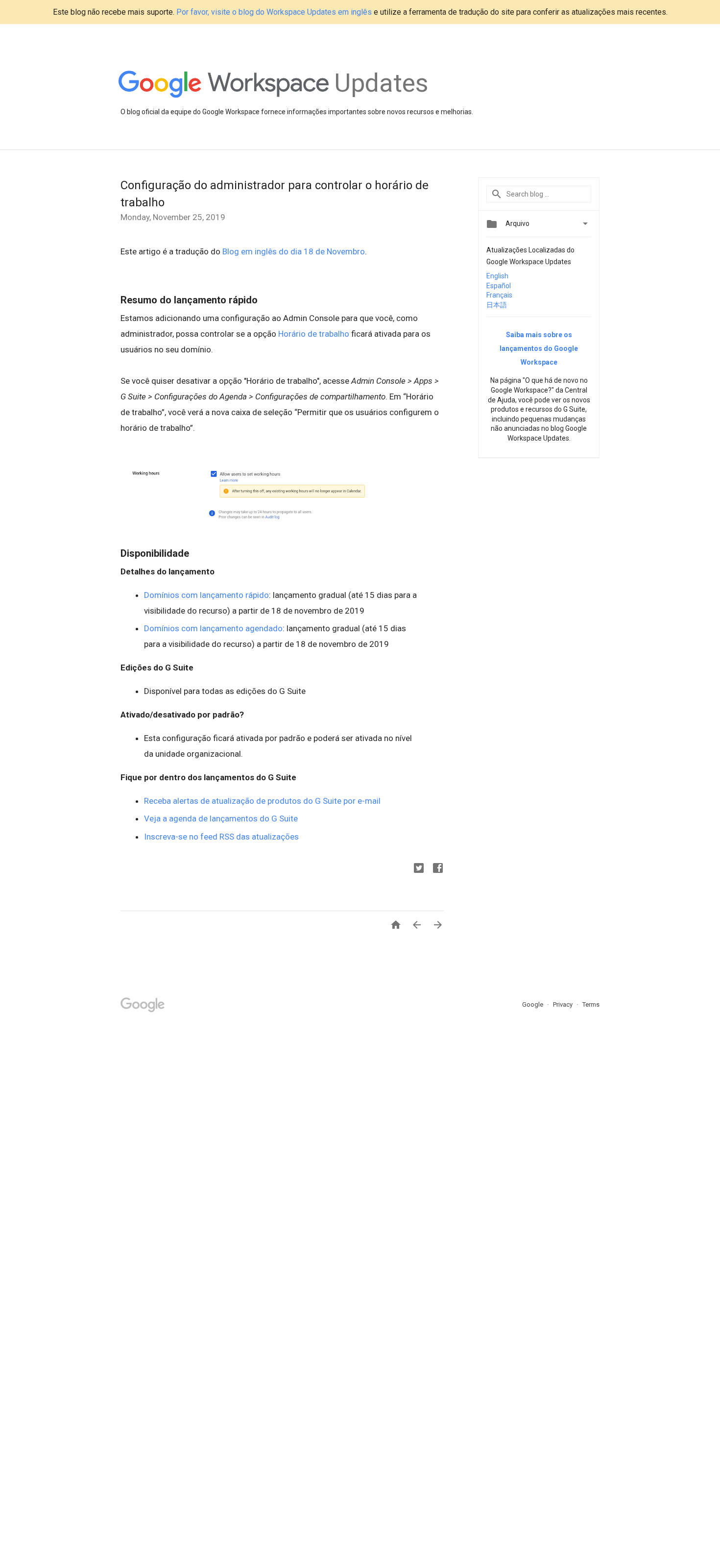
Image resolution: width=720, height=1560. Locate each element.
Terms (591, 1004)
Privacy (563, 1004)
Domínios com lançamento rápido (206, 595)
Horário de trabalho (313, 334)
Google (533, 1004)
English (497, 276)
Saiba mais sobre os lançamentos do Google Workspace (539, 348)
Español (498, 286)
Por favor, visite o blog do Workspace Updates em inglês (274, 12)
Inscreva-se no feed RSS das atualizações (221, 837)
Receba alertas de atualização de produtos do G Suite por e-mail (262, 801)
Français (499, 295)
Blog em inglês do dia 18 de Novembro (293, 251)
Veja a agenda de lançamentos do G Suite (221, 818)
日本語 (496, 305)
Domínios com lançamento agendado (213, 628)
